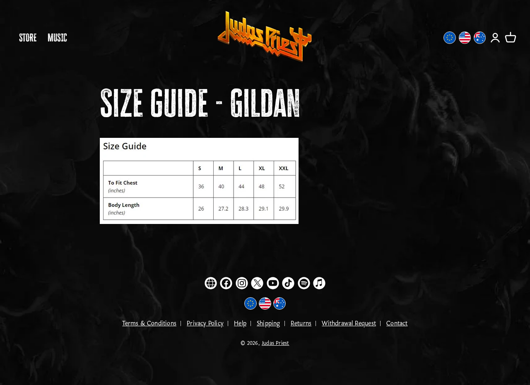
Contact (396, 323)
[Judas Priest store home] (265, 37)
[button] (510, 37)
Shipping (268, 323)
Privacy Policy (205, 323)
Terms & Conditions (149, 323)
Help (240, 323)
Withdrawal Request (349, 323)
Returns (301, 323)
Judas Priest (275, 343)
